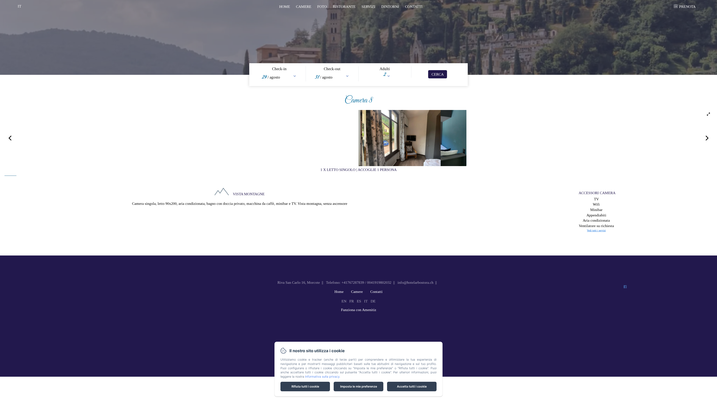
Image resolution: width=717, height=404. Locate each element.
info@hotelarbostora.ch (415, 282)
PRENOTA (687, 6)
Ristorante (344, 6)
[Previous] (10, 138)
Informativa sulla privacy (322, 376)
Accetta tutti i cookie (412, 386)
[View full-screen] (708, 114)
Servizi (368, 6)
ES (359, 301)
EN (344, 301)
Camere (303, 6)
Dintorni (390, 6)
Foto (322, 6)
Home (284, 6)
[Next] (706, 138)
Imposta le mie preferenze (358, 386)
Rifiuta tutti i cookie (305, 386)
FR (351, 301)
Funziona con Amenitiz (358, 310)
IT (366, 301)
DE (373, 301)
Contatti (414, 6)
